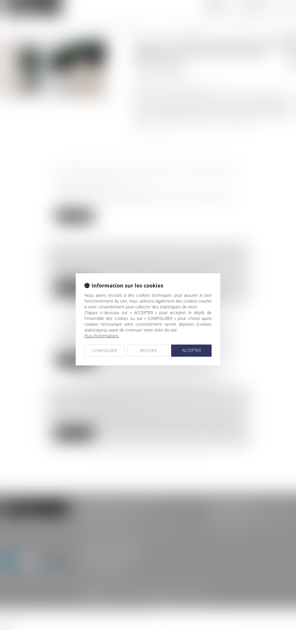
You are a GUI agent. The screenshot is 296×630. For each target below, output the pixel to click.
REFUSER (148, 350)
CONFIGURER (104, 350)
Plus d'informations (101, 335)
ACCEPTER (191, 350)
